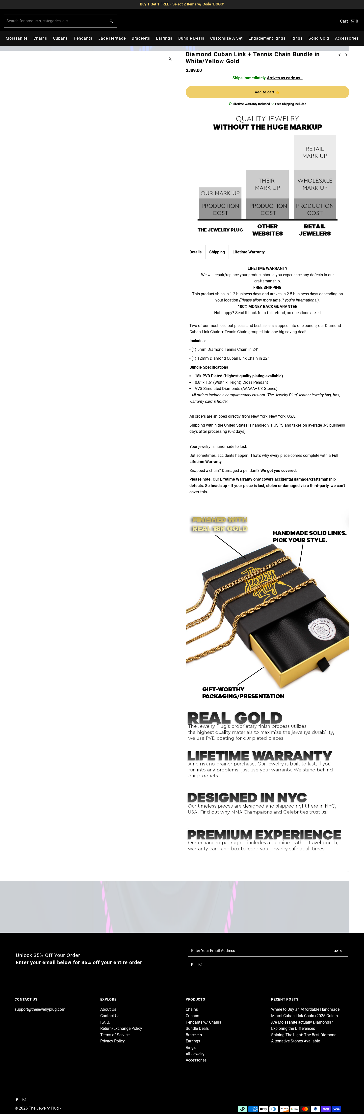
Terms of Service (115, 1035)
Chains (40, 38)
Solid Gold (319, 38)
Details (195, 252)
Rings (297, 38)
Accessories (347, 38)
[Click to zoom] (170, 58)
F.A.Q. (105, 1022)
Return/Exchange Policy (121, 1028)
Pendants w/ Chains (203, 1022)
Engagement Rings (267, 38)
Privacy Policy (112, 1041)
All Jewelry (195, 1054)
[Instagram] (200, 965)
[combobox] (54, 21)
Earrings (164, 38)
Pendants (83, 38)
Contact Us (109, 1015)
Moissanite (16, 38)
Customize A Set (226, 38)
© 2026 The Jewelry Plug (37, 1108)
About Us (108, 1009)
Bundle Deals (191, 38)
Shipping (217, 252)
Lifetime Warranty (249, 252)
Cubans (60, 38)
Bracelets (141, 38)
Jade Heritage (112, 38)
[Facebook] (192, 965)
